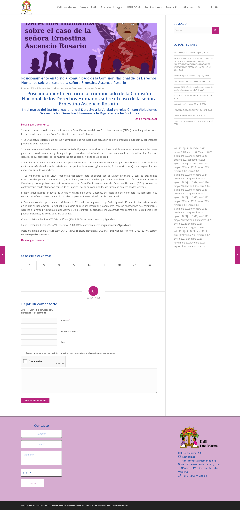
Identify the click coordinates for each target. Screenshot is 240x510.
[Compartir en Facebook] (28, 265)
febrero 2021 (203, 234)
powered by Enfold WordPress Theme (111, 505)
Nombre (65, 320)
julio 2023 (192, 197)
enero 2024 (204, 186)
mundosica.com (86, 505)
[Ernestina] (89, 48)
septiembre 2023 (197, 193)
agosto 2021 (197, 227)
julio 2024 (192, 182)
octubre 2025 (181, 159)
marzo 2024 (192, 186)
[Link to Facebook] (211, 7)
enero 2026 (206, 152)
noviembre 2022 (198, 208)
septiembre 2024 (197, 178)
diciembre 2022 (182, 208)
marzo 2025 (202, 167)
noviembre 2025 (198, 155)
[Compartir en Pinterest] (74, 265)
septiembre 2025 (197, 159)
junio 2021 (189, 231)
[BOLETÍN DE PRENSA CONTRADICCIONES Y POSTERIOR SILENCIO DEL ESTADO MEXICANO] (2, 255)
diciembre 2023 (182, 189)
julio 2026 (179, 148)
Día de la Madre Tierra (183, 115)
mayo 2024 (180, 186)
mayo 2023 (180, 201)
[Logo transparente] (26, 7)
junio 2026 (189, 148)
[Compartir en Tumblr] (104, 265)
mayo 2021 (201, 231)
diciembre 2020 (194, 238)
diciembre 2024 (182, 174)
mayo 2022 (180, 219)
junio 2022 (202, 216)
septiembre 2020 (183, 246)
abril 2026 (200, 148)
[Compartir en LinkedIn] (89, 265)
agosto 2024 (180, 182)
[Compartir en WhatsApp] (59, 265)
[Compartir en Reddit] (134, 265)
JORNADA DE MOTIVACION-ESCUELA (190, 121)
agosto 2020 (198, 246)
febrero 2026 (193, 152)
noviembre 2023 (198, 189)
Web (63, 342)
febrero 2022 (205, 219)
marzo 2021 (190, 234)
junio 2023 (202, 197)
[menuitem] (66, 7)
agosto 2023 (180, 197)
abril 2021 (179, 234)
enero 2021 (180, 238)
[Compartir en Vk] (119, 265)
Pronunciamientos (80, 88)
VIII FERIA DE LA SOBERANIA (186, 110)
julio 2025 (192, 163)
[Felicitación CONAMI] (237, 255)
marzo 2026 (180, 152)
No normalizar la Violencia (184, 52)
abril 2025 (191, 167)
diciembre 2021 (194, 223)
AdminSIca (99, 88)
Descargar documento (35, 124)
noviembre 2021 (182, 227)
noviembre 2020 (182, 242)
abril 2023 (191, 201)
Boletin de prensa (63, 88)
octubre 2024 (181, 178)
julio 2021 (179, 231)
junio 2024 (202, 182)
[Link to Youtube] (216, 7)
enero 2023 (193, 204)
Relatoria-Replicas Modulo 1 (185, 75)
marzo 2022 (192, 219)
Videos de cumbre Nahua (183, 104)
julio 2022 (192, 216)
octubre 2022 (181, 212)
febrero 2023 (180, 204)
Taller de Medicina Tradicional (186, 81)
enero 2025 (193, 171)
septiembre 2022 (197, 212)
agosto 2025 (180, 163)
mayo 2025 (180, 167)
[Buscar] (199, 7)
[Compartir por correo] (149, 265)
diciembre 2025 (182, 155)
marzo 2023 (202, 201)
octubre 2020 (198, 242)
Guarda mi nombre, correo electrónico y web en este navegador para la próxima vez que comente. (70, 353)
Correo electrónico (70, 331)
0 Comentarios (43, 88)
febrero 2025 (180, 171)
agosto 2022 (180, 216)
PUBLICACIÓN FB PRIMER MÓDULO (190, 95)
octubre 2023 (181, 193)
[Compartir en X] (44, 265)
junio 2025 (202, 163)
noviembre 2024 (198, 174)
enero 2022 (180, 223)
